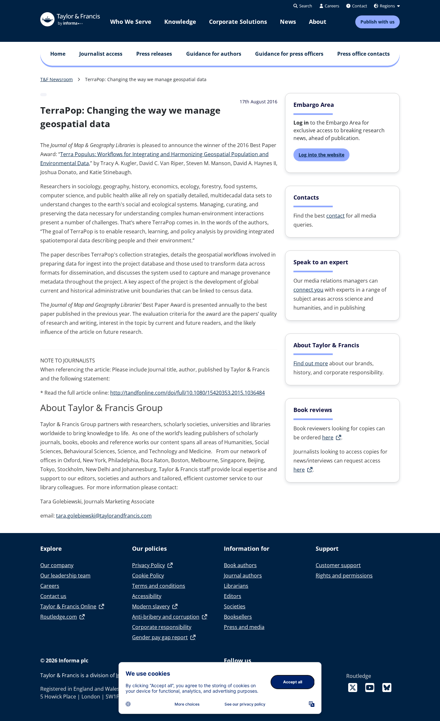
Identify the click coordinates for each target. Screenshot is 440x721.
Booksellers (238, 616)
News (288, 21)
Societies (234, 606)
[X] (354, 687)
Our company (56, 565)
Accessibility (146, 596)
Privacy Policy (148, 565)
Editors (232, 596)
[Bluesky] (386, 687)
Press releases (154, 53)
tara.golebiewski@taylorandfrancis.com (104, 515)
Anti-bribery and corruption (165, 616)
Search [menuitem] (305, 6)
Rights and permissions (344, 575)
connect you (308, 289)
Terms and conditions (158, 585)
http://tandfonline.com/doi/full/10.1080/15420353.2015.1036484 (187, 392)
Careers (49, 585)
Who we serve (130, 21)
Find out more (310, 363)
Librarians (236, 585)
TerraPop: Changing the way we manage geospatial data (145, 79)
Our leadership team (65, 575)
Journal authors (243, 575)
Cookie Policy (148, 575)
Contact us (53, 596)
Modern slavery (151, 606)
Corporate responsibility (161, 627)
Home (57, 53)
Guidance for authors (213, 53)
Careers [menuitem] (331, 6)
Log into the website (321, 155)
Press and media (244, 627)
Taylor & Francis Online (68, 606)
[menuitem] (131, 21)
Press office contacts (363, 53)
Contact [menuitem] (359, 6)
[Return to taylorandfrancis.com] (70, 19)
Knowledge (180, 21)
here (327, 437)
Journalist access (100, 53)
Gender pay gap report (160, 637)
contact (335, 215)
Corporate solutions (238, 21)
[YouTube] (371, 687)
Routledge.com (58, 616)
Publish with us (377, 22)
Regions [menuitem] (387, 6)
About (317, 21)
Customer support (338, 565)
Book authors (240, 565)
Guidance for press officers (289, 53)
